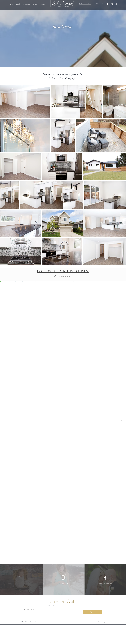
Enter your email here (29, 609)
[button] (18, 4)
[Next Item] (121, 421)
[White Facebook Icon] (105, 577)
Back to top (101, 622)
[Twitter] (116, 4)
